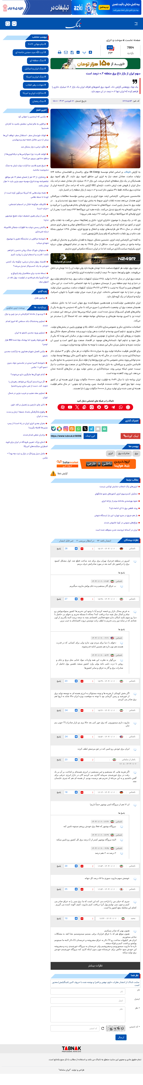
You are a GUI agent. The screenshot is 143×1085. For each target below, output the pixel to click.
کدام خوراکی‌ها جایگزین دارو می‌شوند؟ (28, 374)
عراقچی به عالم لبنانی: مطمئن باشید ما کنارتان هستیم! (27, 126)
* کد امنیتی (134, 1027)
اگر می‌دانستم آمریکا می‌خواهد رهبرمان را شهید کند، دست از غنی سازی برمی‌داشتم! (28, 384)
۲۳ (110, 53)
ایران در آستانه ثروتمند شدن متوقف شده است (117, 530)
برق (136, 453)
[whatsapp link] (120, 407)
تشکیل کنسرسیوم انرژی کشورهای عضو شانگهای (116, 494)
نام (138, 990)
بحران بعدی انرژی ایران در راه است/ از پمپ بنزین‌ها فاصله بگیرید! (27, 426)
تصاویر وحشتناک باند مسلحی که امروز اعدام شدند (27, 323)
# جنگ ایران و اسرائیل (35, 69)
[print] (59, 52)
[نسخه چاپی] (104, 429)
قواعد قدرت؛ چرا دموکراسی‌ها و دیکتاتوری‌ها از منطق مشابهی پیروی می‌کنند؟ (26, 156)
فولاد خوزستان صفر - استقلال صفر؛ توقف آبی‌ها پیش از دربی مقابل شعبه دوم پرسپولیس (26, 138)
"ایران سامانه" (65, 1070)
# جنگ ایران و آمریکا (36, 77)
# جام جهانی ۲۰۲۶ (37, 44)
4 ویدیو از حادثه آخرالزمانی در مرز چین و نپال (25, 314)
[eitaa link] (84, 407)
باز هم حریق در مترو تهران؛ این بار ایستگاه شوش (116, 515)
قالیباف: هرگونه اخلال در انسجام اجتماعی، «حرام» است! (28, 207)
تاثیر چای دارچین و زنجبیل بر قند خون (28, 405)
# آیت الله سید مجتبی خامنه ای (30, 52)
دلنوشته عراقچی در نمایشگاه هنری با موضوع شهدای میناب (28, 241)
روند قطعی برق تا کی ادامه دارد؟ (123, 508)
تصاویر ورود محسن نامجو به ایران (30, 333)
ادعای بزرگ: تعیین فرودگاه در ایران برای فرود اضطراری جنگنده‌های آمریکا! (27, 444)
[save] (72, 52)
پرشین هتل (39, 298)
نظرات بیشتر (95, 966)
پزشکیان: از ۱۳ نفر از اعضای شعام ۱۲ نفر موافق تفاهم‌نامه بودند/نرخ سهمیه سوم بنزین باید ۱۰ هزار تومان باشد (26, 182)
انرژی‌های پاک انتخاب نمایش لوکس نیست (119, 486)
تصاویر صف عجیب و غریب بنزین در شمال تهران (28, 395)
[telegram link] (113, 407)
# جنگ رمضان (39, 101)
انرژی (110, 453)
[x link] (77, 407)
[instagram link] (91, 407)
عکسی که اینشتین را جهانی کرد (32, 117)
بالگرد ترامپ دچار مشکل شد (33, 147)
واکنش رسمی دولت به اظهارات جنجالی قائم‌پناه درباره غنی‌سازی (26, 229)
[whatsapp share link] (78, 429)
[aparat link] (62, 407)
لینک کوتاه (132, 436)
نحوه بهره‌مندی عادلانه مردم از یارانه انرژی (120, 501)
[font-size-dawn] (78, 52)
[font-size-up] (90, 52)
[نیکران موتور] (95, 258)
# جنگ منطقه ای (38, 60)
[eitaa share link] (72, 429)
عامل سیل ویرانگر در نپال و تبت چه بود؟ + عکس (27, 456)
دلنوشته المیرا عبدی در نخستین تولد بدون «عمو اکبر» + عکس (27, 365)
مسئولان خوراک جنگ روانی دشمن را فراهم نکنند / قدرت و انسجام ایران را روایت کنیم (28, 252)
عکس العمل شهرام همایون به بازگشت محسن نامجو (26, 354)
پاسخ (59, 548)
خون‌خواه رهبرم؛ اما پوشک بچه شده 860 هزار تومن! (26, 342)
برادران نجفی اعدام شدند (34, 435)
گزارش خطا (63, 474)
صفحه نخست (132, 40)
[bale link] (106, 407)
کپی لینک (90, 436)
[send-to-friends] (66, 52)
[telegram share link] (91, 429)
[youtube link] (70, 407)
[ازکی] (106, 7)
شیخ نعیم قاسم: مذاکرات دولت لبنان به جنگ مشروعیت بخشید (27, 168)
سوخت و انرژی (114, 40)
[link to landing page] (73, 24)
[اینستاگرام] (65, 428)
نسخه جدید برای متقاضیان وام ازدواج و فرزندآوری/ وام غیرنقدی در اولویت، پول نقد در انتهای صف (28, 278)
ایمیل (137, 999)
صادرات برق (123, 453)
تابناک (128, 172)
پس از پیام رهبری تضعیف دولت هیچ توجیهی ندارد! (27, 218)
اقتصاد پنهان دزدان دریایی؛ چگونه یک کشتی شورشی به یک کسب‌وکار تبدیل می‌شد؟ (27, 264)
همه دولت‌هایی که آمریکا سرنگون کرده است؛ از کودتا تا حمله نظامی (26, 195)
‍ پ (84, 52)
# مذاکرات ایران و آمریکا (34, 93)
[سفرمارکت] (95, 464)
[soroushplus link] (99, 407)
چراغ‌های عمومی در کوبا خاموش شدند (121, 523)
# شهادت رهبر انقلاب (36, 85)
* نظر (137, 1008)
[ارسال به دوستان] (98, 429)
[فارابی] (95, 63)
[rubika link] (128, 407)
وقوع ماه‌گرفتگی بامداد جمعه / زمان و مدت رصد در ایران (27, 414)
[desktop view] (14, 23)
